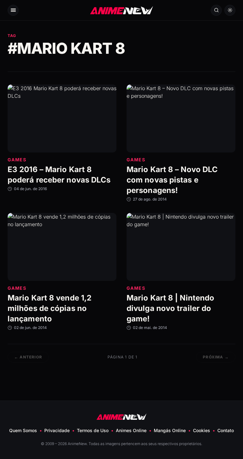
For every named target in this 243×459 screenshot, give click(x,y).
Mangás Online (170, 430)
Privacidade (57, 430)
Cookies (201, 430)
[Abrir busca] (216, 10)
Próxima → (216, 357)
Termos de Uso (93, 430)
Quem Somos (23, 430)
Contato (225, 430)
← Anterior (28, 357)
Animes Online (131, 430)
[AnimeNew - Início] (121, 10)
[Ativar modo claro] (229, 10)
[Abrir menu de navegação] (13, 10)
